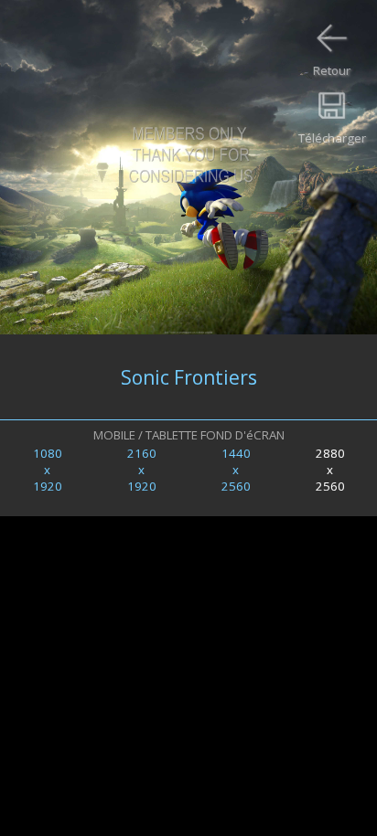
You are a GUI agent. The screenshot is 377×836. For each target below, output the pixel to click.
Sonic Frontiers (189, 377)
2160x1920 (141, 469)
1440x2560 (236, 469)
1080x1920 (47, 469)
